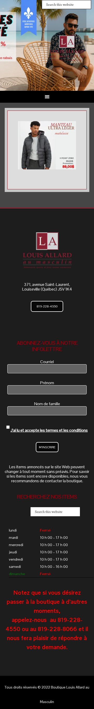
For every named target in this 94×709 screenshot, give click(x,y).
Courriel (47, 361)
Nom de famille (47, 404)
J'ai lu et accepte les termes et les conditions (49, 430)
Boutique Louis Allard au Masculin (66, 48)
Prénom (47, 383)
